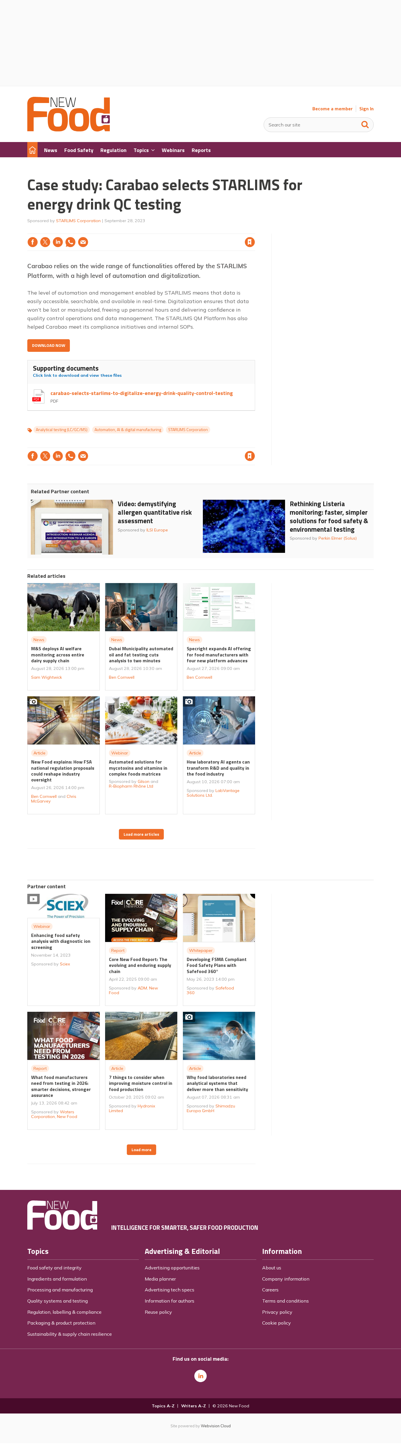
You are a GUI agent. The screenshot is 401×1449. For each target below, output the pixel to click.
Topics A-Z (163, 1406)
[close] (254, 230)
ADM (142, 988)
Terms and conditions (285, 1301)
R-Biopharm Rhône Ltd (131, 786)
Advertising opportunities (172, 1268)
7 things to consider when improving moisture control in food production (140, 1083)
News (38, 639)
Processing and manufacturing (60, 1290)
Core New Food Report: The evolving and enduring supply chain (140, 965)
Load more (141, 1149)
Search (365, 123)
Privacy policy (277, 1312)
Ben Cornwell (121, 677)
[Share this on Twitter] (45, 242)
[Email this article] (83, 242)
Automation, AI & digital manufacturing (128, 429)
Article (39, 753)
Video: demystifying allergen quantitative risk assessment (155, 512)
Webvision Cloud (216, 1425)
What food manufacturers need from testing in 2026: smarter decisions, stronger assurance (61, 1086)
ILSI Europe (157, 530)
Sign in (174, 230)
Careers (270, 1290)
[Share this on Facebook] (32, 242)
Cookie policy (276, 1323)
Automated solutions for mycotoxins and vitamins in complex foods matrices (138, 767)
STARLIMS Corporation (78, 220)
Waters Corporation (52, 1114)
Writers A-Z (193, 1406)
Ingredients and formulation (57, 1279)
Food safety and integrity (54, 1268)
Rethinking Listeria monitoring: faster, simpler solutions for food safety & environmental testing (329, 516)
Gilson (143, 781)
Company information (285, 1279)
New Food (67, 1116)
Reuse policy (158, 1312)
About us (271, 1268)
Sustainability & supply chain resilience (69, 1334)
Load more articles (141, 834)
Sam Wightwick (46, 677)
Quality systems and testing (57, 1301)
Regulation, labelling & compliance (64, 1312)
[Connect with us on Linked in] (200, 1376)
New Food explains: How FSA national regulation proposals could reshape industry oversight (62, 770)
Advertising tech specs (169, 1290)
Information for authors (169, 1301)
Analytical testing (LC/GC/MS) (61, 429)
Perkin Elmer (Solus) (338, 538)
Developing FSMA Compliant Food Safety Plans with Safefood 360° (217, 965)
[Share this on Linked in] (58, 242)
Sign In (366, 108)
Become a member (332, 108)
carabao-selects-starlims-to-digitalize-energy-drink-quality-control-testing (141, 393)
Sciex (65, 964)
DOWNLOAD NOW (48, 345)
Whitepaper (201, 950)
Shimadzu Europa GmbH (211, 1108)
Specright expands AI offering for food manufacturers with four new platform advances (219, 654)
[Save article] (250, 242)
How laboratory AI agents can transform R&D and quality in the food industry (218, 767)
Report (117, 950)
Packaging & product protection (61, 1323)
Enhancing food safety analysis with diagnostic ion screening (60, 941)
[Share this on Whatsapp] (70, 242)
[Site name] (68, 130)
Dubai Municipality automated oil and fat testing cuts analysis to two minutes (141, 654)
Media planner (160, 1279)
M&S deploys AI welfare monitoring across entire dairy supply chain (57, 654)
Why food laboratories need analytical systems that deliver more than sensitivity (217, 1083)
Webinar (119, 753)
